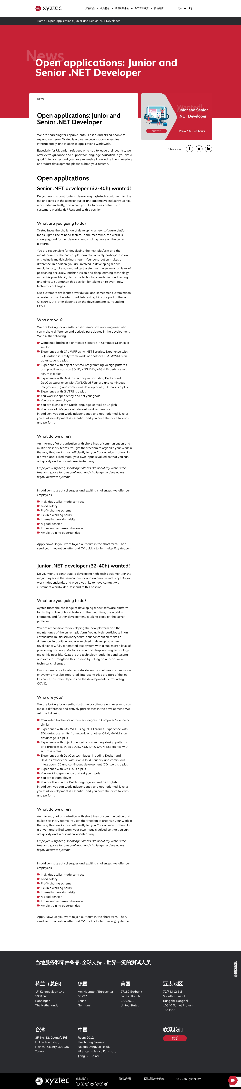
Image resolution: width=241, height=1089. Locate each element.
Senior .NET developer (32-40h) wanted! (84, 188)
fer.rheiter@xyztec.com (115, 548)
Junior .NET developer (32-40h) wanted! (84, 566)
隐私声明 (125, 1079)
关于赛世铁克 (142, 8)
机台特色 (105, 8)
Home (41, 21)
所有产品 (90, 8)
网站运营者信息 (154, 1079)
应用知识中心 (122, 8)
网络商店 (158, 8)
